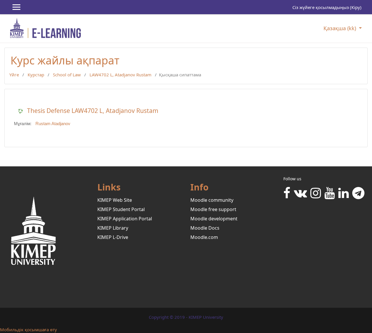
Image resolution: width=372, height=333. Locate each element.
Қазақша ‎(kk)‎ (340, 28)
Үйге (14, 75)
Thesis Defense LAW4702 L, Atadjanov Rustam (92, 111)
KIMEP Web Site (114, 200)
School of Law (67, 75)
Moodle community (211, 200)
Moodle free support (213, 209)
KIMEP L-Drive (112, 237)
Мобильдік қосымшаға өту (28, 329)
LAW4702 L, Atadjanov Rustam (120, 75)
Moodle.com (204, 237)
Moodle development (213, 218)
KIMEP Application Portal (124, 218)
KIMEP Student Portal (121, 209)
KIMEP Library (112, 228)
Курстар (36, 75)
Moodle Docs (204, 228)
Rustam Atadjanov (52, 123)
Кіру (355, 7)
